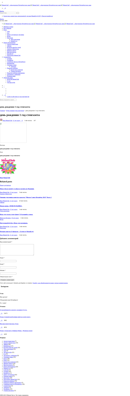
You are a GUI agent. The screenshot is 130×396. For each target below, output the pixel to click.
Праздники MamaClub (13, 55)
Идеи (5, 30)
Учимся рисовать (16, 71)
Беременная (10, 63)
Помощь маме (11, 76)
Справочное (7, 57)
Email (2, 264)
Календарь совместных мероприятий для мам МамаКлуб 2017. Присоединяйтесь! (28, 16)
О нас (9, 81)
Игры (8, 36)
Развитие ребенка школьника (16, 73)
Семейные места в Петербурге (16, 62)
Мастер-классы (11, 52)
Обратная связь (8, 77)
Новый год (14, 41)
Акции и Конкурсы (13, 49)
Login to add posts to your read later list (18, 96)
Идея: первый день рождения (15, 110)
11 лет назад (16, 120)
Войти (2, 11)
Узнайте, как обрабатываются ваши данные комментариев (50, 283)
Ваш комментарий (6, 242)
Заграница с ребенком (13, 74)
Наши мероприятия (9, 42)
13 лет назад (14, 192)
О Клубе (6, 370)
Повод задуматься (5, 185)
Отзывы (9, 58)
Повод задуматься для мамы (15, 34)
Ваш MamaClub (7, 120)
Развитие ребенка (12, 68)
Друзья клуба (11, 82)
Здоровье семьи (11, 65)
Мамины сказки (8, 26)
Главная (2, 110)
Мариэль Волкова (5, 218)
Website (2, 270)
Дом (8, 31)
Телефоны (10, 60)
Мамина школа (11, 50)
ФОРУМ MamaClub (13, 79)
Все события (7, 28)
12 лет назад (14, 201)
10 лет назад (15, 218)
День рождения (15, 39)
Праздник (10, 38)
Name (2, 258)
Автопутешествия (12, 44)
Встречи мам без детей (14, 47)
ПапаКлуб (10, 54)
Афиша (9, 46)
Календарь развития (17, 69)
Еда (8, 33)
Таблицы (13, 66)
